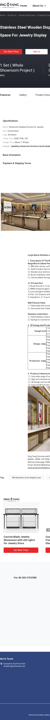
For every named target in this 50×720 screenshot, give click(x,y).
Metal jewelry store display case (26, 477)
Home (2, 15)
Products (12, 15)
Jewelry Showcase (26, 15)
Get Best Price (11, 51)
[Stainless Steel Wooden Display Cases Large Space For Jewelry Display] (21, 515)
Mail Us (36, 51)
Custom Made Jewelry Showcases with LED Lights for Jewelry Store (19, 540)
